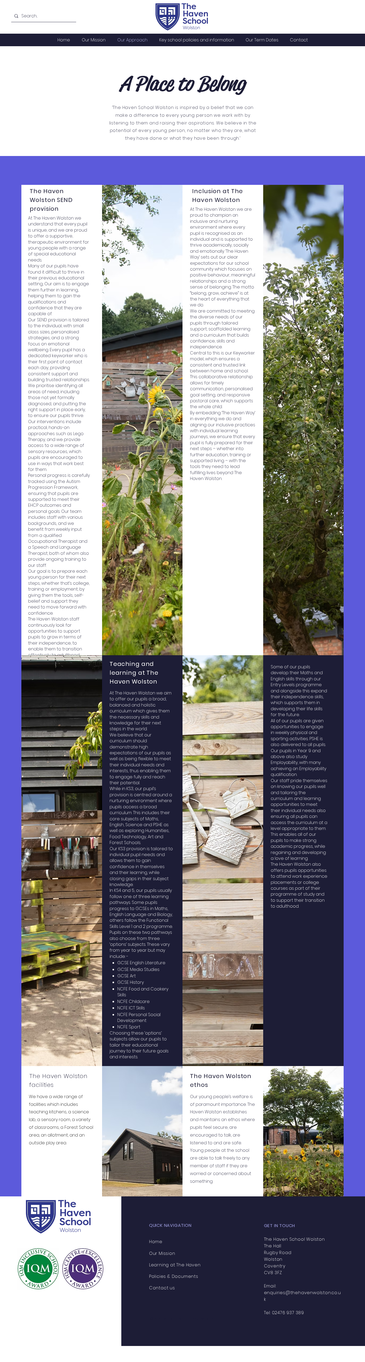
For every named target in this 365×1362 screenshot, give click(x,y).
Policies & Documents (173, 1276)
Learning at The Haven (175, 1265)
